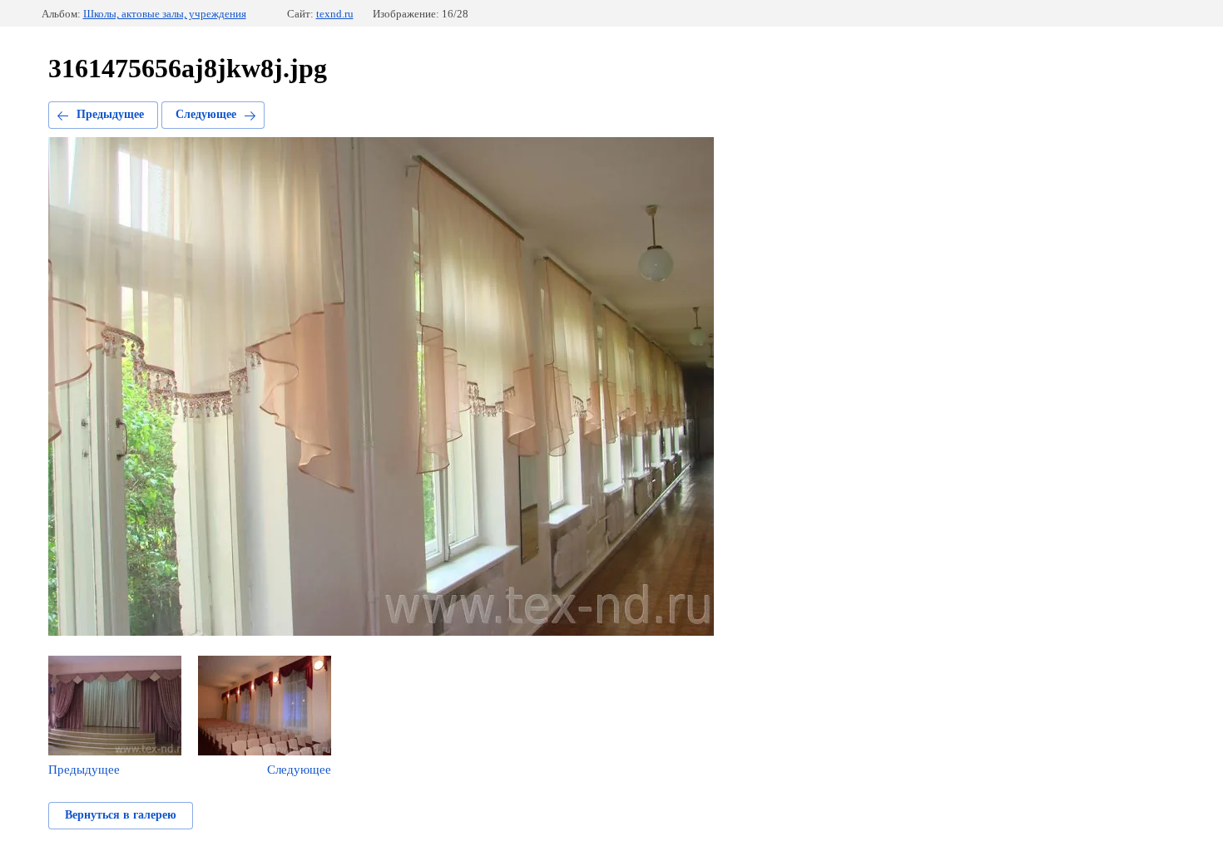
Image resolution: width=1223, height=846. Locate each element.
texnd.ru (335, 13)
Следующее (206, 114)
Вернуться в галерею (120, 815)
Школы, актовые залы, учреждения (164, 13)
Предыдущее (110, 114)
